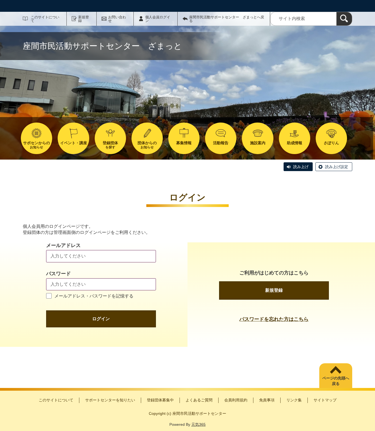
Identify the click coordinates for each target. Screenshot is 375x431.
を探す (110, 145)
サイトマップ (325, 400)
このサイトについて (45, 19)
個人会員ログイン (157, 19)
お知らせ (36, 145)
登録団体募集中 (160, 400)
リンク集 (294, 400)
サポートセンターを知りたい (110, 400)
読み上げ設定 (336, 167)
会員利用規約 (235, 400)
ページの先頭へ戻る (335, 381)
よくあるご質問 (199, 400)
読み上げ (301, 167)
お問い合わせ (117, 19)
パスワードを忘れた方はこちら (274, 319)
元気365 (198, 424)
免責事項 (267, 400)
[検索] (344, 19)
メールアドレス (63, 245)
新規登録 (83, 19)
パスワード (58, 273)
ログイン (101, 318)
